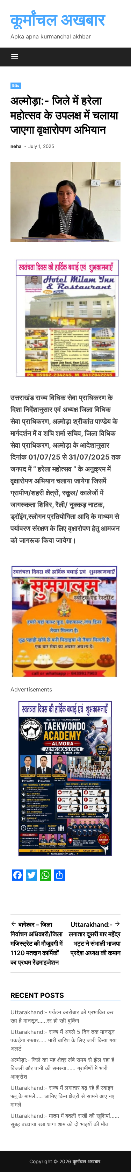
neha (16, 146)
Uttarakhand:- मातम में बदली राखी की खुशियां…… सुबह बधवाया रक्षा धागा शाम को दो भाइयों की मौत (64, 1120)
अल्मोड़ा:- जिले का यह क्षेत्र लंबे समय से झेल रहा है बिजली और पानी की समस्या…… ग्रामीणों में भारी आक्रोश (62, 1068)
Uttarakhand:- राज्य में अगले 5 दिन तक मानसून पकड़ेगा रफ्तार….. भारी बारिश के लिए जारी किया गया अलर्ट (63, 1040)
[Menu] (14, 57)
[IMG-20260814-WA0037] (65, 679)
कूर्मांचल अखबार (57, 19)
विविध (15, 86)
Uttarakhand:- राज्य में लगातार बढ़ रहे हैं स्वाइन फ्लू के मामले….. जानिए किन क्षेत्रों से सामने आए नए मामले (62, 1096)
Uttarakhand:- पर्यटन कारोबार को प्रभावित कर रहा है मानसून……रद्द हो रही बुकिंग (62, 1016)
